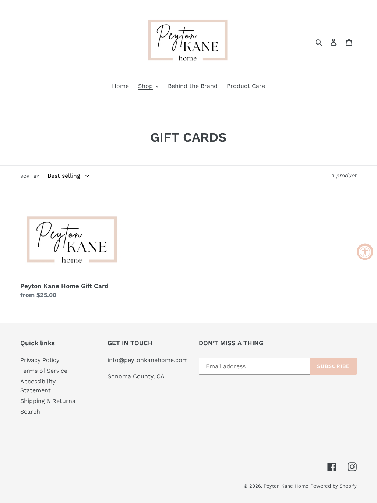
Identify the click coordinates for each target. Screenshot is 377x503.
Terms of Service (43, 370)
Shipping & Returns (47, 400)
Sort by (29, 176)
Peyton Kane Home (286, 486)
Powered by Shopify (333, 486)
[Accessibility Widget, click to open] (365, 251)
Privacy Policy (39, 360)
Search (30, 411)
